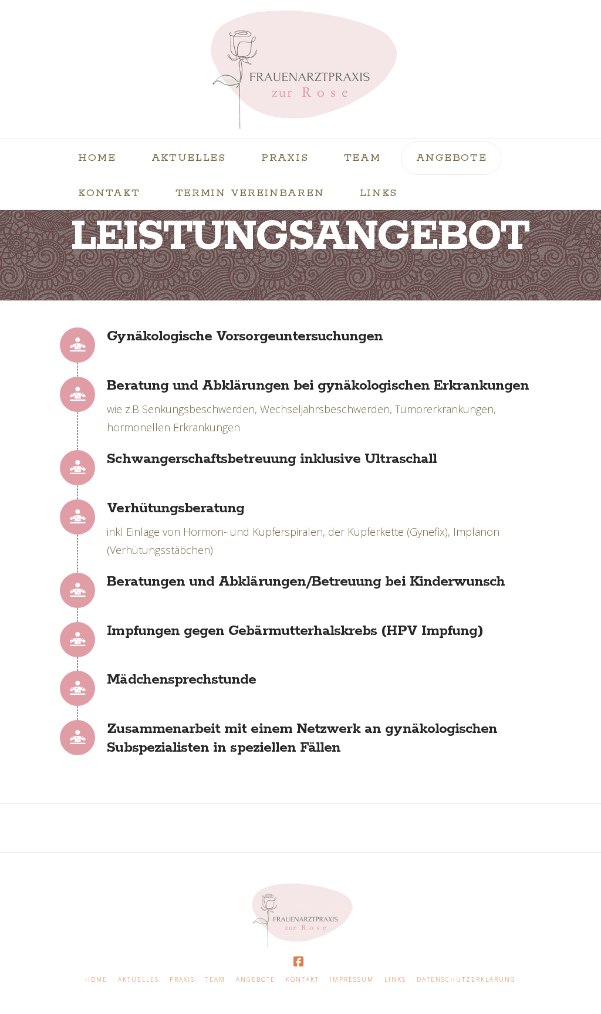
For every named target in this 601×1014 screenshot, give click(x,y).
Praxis (182, 979)
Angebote (255, 979)
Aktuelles (138, 979)
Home (96, 979)
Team (215, 979)
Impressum (352, 979)
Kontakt (302, 979)
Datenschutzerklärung (466, 979)
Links (395, 979)
